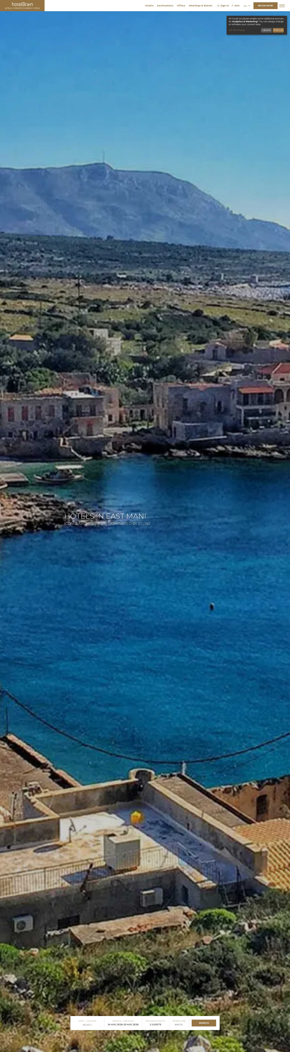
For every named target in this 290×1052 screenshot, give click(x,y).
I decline (266, 30)
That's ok (278, 30)
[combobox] (75, 1025)
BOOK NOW (265, 5)
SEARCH (204, 1023)
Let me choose (237, 30)
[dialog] (257, 25)
